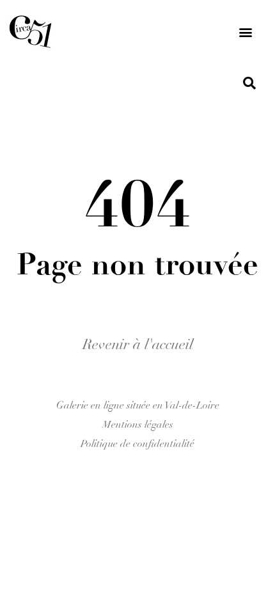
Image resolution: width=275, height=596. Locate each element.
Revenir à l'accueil (137, 344)
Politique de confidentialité (137, 443)
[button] (245, 32)
